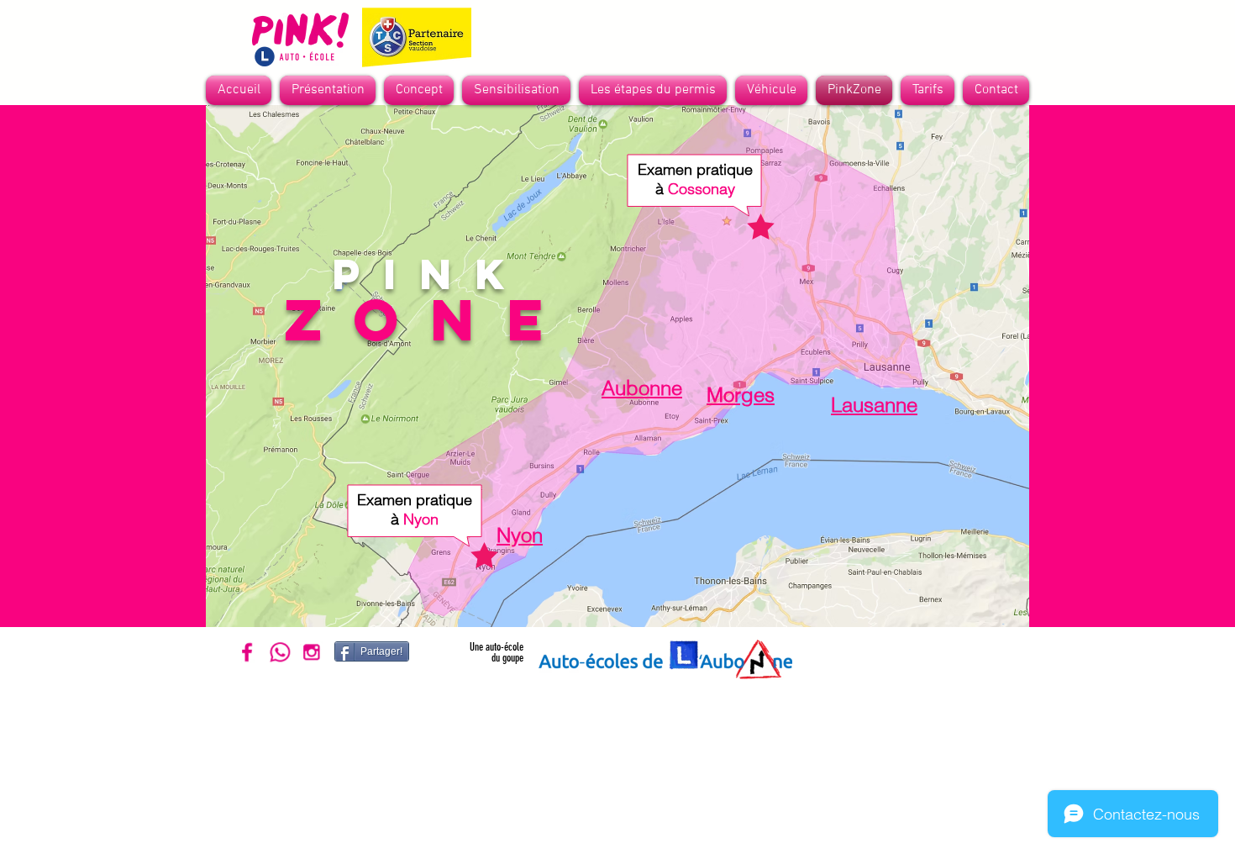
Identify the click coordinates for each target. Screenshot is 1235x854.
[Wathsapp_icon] (279, 651)
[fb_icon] (247, 651)
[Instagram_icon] (311, 651)
